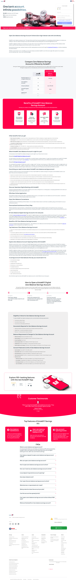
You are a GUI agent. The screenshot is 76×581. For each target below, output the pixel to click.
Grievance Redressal (62, 552)
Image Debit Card (24, 544)
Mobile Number (59, 7)
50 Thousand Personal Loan (35, 553)
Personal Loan (34, 536)
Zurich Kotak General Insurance (14, 563)
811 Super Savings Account (19, 162)
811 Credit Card (24, 540)
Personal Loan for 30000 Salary (35, 548)
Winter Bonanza (63, 548)
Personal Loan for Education (34, 543)
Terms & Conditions (62, 20)
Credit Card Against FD (25, 536)
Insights (62, 544)
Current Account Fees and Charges (54, 541)
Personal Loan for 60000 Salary (35, 541)
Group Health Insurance (63, 550)
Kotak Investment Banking (13, 568)
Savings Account (11, 536)
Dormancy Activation (62, 539)
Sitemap (62, 546)
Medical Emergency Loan (35, 546)
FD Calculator (43, 536)
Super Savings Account (12, 540)
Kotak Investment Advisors (13, 567)
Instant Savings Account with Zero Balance (14, 545)
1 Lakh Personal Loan (35, 545)
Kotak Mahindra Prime (12, 572)
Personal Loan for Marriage (34, 550)
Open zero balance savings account (18, 517)
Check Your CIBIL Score (63, 541)
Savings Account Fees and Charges (54, 537)
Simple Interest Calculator (43, 539)
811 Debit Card (24, 543)
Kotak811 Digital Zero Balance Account (22, 156)
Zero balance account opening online (49, 251)
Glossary (62, 545)
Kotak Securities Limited (12, 574)
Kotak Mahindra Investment (13, 571)
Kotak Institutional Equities (13, 564)
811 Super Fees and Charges (54, 539)
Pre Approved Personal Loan (35, 539)
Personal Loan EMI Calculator (44, 542)
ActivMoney (27, 159)
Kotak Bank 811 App (64, 542)
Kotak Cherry (63, 554)
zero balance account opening (29, 234)
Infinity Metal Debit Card (25, 541)
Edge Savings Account (12, 541)
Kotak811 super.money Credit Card (25, 539)
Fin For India (63, 536)
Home (10, 517)
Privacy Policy (68, 20)
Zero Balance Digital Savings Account (13, 539)
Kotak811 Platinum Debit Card (25, 548)
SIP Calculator (43, 540)
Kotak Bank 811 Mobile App (53, 47)
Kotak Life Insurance (12, 570)
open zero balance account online (19, 215)
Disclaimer (24, 579)
